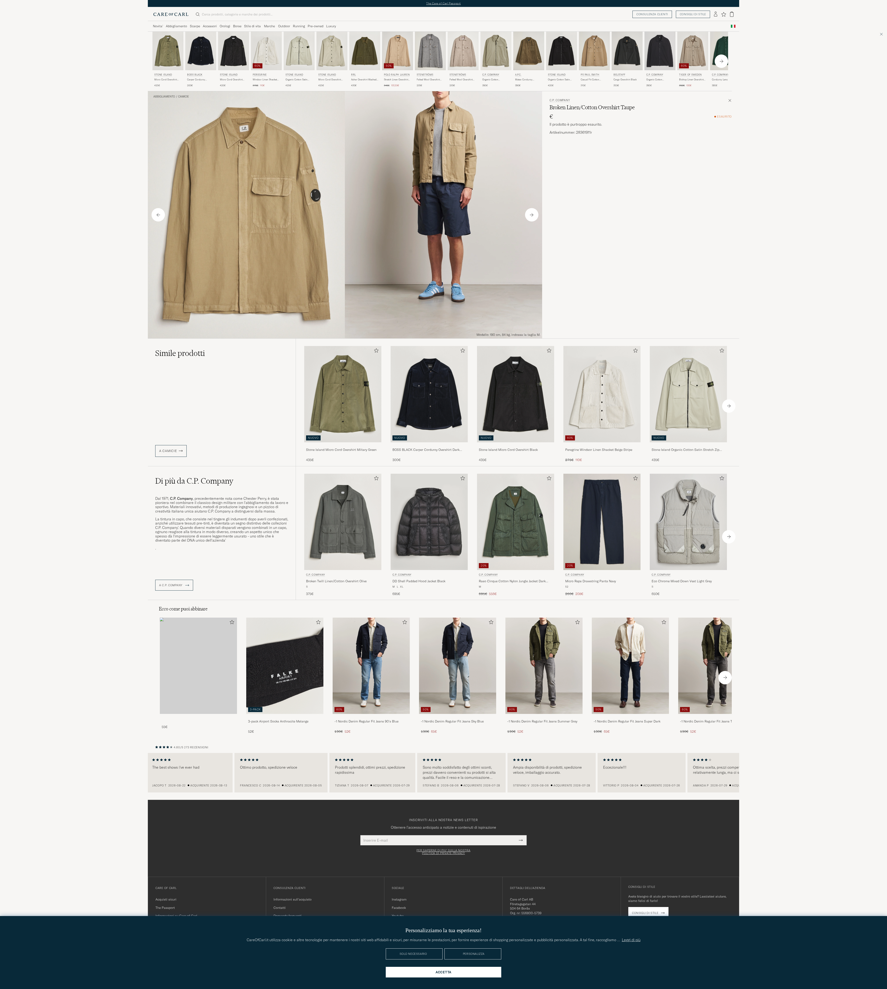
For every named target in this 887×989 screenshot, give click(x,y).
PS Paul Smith (590, 74)
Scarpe (195, 26)
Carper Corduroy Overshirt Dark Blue (197, 79)
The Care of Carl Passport (443, 3)
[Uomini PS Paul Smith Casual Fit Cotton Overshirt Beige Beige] (594, 51)
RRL (353, 74)
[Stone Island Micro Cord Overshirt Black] (515, 445)
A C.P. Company (171, 585)
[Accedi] (715, 14)
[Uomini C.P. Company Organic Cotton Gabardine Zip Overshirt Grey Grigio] (495, 51)
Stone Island (163, 74)
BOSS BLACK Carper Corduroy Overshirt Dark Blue (425, 450)
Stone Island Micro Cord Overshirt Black (508, 450)
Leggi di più (631, 940)
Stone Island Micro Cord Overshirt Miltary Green (341, 450)
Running (299, 26)
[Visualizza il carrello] (731, 14)
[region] (443, 773)
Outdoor (284, 26)
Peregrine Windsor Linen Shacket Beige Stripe (598, 450)
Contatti (279, 908)
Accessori (210, 26)
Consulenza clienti (652, 14)
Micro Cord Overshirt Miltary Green (165, 79)
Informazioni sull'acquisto (292, 899)
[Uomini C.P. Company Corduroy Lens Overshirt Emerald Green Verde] (725, 51)
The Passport (165, 908)
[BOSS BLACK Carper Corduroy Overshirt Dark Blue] (429, 445)
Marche (269, 26)
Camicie (183, 96)
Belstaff (620, 74)
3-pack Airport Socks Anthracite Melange (278, 721)
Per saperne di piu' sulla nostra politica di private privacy (443, 852)
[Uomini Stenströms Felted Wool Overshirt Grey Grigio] (430, 51)
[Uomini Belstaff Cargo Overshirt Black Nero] (627, 51)
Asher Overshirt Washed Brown (364, 79)
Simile (180, 353)
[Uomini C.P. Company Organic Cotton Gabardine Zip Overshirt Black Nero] (659, 51)
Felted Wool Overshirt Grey (428, 79)
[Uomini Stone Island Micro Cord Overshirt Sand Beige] (331, 51)
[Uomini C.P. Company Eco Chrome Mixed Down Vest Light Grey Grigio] (688, 522)
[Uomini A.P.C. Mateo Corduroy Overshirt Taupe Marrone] (528, 51)
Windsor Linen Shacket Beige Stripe (265, 79)
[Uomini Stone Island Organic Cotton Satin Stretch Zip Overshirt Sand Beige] (299, 51)
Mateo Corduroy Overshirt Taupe (523, 79)
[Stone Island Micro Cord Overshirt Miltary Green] (342, 445)
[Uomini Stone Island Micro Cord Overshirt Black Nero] (233, 51)
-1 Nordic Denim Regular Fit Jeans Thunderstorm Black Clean (715, 721)
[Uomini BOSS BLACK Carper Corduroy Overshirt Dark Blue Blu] (200, 51)
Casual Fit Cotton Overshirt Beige (590, 79)
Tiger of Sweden (690, 74)
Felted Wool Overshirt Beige (461, 79)
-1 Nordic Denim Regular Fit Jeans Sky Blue (452, 721)
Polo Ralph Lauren (397, 74)
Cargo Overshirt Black (625, 79)
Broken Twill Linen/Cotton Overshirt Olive (336, 581)
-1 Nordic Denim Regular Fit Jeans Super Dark (627, 721)
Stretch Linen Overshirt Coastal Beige (396, 79)
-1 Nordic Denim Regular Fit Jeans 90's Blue (366, 721)
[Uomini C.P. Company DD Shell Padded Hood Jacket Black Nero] (429, 522)
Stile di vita (252, 26)
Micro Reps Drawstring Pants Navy (590, 581)
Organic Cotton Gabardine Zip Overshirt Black (659, 79)
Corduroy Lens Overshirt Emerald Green (725, 79)
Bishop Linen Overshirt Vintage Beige (691, 79)
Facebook (399, 908)
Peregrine (260, 74)
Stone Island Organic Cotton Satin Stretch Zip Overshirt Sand (685, 450)
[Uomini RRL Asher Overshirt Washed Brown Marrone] (364, 51)
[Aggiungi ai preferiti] (375, 351)
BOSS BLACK (195, 74)
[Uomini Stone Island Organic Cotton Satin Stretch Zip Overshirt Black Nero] (561, 51)
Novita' (158, 26)
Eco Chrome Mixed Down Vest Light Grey (682, 581)
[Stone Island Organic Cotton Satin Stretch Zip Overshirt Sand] (688, 445)
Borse (237, 26)
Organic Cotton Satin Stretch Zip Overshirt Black (559, 79)
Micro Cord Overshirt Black (231, 79)
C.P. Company (490, 74)
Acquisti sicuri (165, 899)
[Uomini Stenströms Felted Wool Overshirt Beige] (463, 51)
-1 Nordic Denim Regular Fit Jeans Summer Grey (542, 721)
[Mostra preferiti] (723, 14)
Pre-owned (315, 26)
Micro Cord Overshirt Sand (329, 79)
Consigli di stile (693, 14)
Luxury (331, 26)
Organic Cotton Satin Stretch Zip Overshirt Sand (296, 79)
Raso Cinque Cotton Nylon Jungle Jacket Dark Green (512, 581)
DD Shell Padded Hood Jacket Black (418, 581)
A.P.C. (518, 74)
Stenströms (425, 74)
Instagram (399, 899)
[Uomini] (198, 666)
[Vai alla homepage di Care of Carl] (170, 14)
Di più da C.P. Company (194, 481)
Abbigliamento (176, 26)
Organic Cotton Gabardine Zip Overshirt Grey (495, 79)
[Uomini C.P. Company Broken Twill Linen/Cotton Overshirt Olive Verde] (342, 522)
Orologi (225, 26)
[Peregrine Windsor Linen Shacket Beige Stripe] (602, 445)
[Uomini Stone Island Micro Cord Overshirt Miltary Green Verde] (167, 51)
